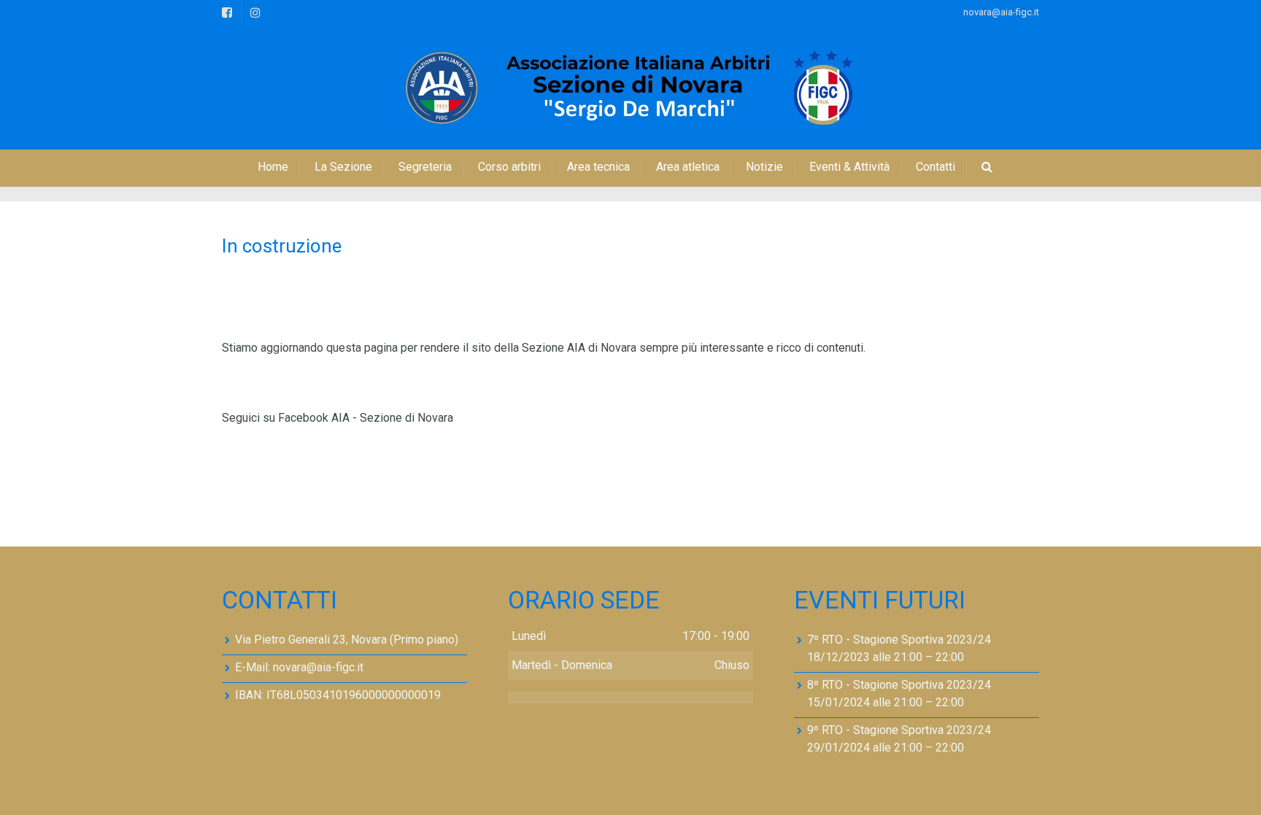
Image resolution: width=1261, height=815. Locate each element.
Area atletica (688, 167)
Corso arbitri (509, 167)
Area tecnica (598, 167)
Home (273, 167)
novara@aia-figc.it (1001, 12)
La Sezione (343, 167)
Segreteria (425, 167)
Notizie (764, 167)
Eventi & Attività (849, 167)
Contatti (935, 167)
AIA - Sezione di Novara (392, 418)
